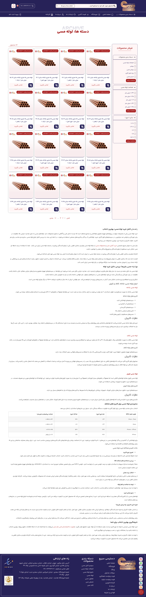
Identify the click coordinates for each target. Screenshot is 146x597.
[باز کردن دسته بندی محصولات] (117, 14)
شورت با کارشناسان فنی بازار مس (63, 527)
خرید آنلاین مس (112, 246)
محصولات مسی (100, 246)
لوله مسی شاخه (132, 287)
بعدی (51, 218)
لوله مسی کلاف (132, 335)
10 (55, 218)
